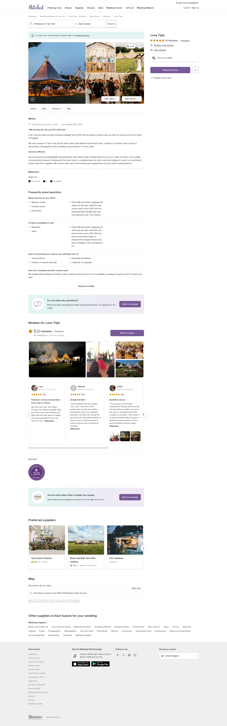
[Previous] (29, 414)
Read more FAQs (86, 286)
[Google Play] (100, 666)
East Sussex (94, 16)
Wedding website (35, 704)
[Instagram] (135, 655)
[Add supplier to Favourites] (140, 46)
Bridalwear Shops (122, 627)
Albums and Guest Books (180, 631)
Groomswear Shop (143, 631)
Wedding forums (114, 8)
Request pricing (170, 70)
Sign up (195, 7)
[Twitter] (123, 655)
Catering (31, 631)
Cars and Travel (86, 631)
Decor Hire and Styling (61, 627)
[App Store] (81, 666)
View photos (132, 99)
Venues (68, 8)
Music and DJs (154, 627)
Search (111, 23)
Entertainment (138, 627)
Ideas (100, 8)
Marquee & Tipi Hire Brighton (68, 601)
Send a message (130, 304)
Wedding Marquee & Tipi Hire (52, 16)
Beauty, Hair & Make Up (38, 627)
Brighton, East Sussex (164, 45)
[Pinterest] (129, 655)
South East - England (77, 16)
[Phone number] (195, 70)
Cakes (166, 627)
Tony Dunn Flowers (41, 558)
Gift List (130, 8)
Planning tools (55, 8)
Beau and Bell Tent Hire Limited (83, 560)
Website (145, 8)
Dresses (91, 8)
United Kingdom (172, 656)
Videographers (70, 631)
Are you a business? (36, 685)
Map (69, 108)
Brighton (107, 16)
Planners (114, 631)
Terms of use (33, 658)
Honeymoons (160, 631)
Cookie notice (34, 669)
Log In (187, 7)
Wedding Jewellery (83, 635)
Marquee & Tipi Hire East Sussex (41, 601)
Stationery (186, 627)
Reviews (57, 108)
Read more (33, 171)
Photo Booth (102, 631)
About (33, 108)
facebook (35, 181)
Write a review (127, 333)
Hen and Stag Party (36, 635)
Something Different (102, 627)
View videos (110, 99)
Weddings (32, 16)
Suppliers (79, 8)
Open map (136, 588)
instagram (57, 181)
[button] (86, 304)
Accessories (127, 631)
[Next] (143, 414)
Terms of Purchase (36, 662)
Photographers (54, 631)
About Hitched (34, 688)
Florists (42, 631)
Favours (175, 627)
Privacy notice (34, 665)
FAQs (44, 108)
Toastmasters (53, 635)
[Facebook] (117, 655)
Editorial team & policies (38, 692)
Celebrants (67, 635)
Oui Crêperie (116, 558)
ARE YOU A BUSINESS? (188, 3)
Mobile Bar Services (82, 627)
